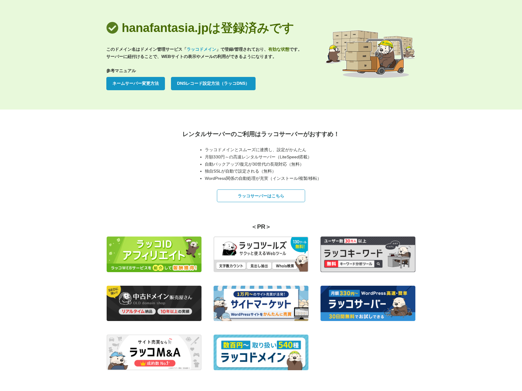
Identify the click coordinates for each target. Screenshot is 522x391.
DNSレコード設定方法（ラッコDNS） (213, 83)
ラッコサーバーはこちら (261, 195)
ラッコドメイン (201, 49)
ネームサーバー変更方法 (135, 83)
